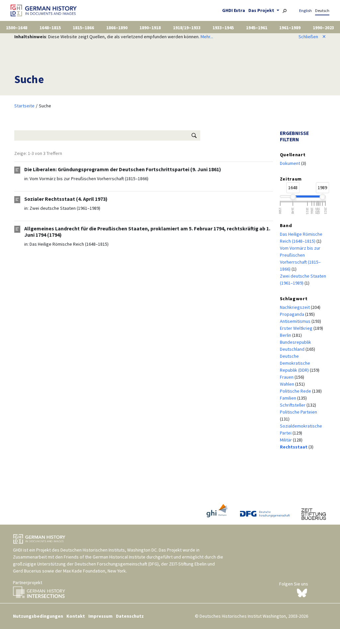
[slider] (293, 197)
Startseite (24, 106)
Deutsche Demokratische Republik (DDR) (295, 363)
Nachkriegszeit (295, 307)
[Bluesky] (302, 592)
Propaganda (292, 314)
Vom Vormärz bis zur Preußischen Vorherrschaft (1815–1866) (89, 179)
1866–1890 (117, 28)
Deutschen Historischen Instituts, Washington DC (108, 550)
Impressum (100, 616)
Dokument (290, 163)
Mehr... (207, 37)
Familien (288, 398)
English (305, 10)
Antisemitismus (295, 321)
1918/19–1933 (187, 28)
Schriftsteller (293, 405)
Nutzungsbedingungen (38, 616)
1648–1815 (50, 28)
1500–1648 (16, 28)
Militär (286, 440)
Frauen (287, 377)
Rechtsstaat (294, 447)
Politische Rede (296, 391)
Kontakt (75, 616)
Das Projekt (261, 10)
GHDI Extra (233, 10)
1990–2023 (323, 28)
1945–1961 (256, 28)
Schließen (312, 37)
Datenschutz (130, 616)
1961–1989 (289, 28)
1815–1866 (83, 28)
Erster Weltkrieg (296, 328)
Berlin (286, 335)
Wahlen (287, 384)
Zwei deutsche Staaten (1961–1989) (65, 208)
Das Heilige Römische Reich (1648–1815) (69, 244)
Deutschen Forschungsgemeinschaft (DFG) (117, 564)
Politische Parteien (298, 412)
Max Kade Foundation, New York (94, 571)
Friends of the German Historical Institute (104, 557)
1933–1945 (223, 28)
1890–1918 (150, 28)
